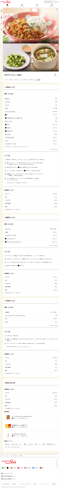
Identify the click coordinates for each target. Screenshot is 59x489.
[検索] (45, 2)
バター (6, 140)
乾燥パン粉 (9, 131)
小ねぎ (6, 322)
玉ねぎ (6, 108)
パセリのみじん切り (9, 137)
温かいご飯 (7, 134)
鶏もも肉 (7, 98)
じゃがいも (7, 101)
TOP (2, 455)
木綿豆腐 (7, 312)
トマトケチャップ (11, 238)
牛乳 (8, 124)
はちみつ (9, 127)
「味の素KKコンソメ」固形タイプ (14, 118)
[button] (50, 1)
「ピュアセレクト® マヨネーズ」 (14, 242)
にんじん (7, 105)
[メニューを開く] (57, 2)
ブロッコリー (8, 229)
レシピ (7, 455)
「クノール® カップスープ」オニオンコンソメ (15, 315)
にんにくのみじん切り (10, 111)
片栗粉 (6, 232)
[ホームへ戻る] (6, 2)
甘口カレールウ (8, 121)
